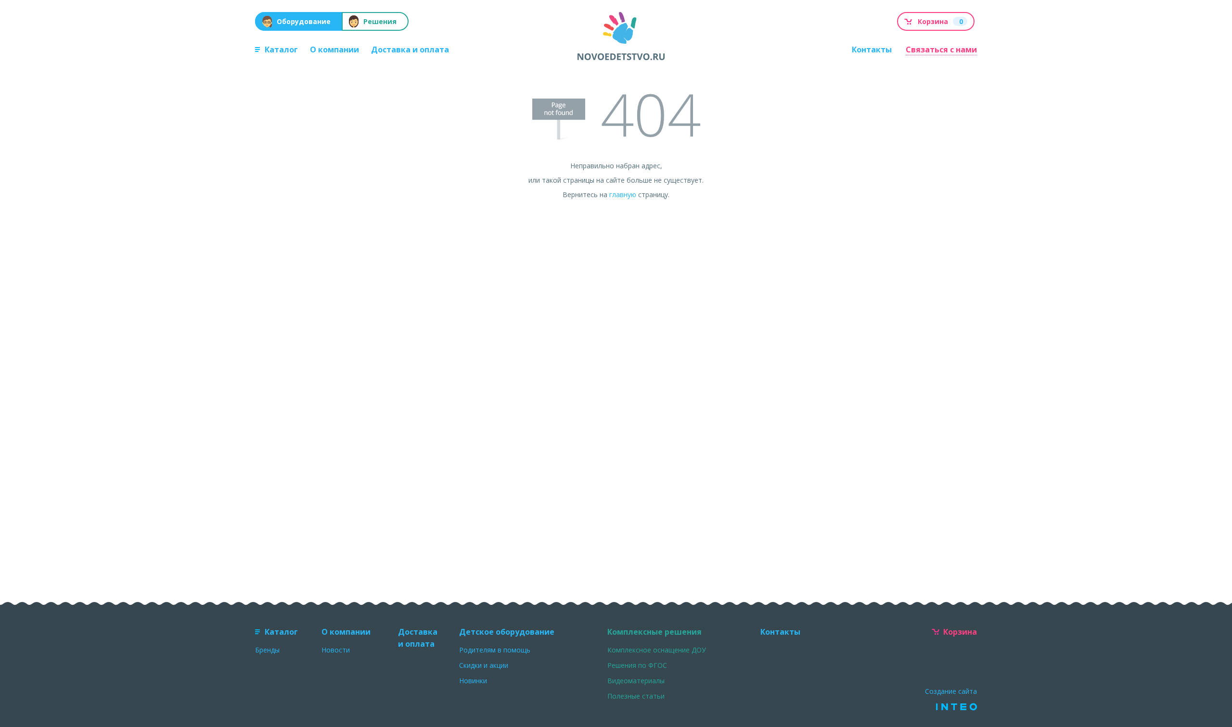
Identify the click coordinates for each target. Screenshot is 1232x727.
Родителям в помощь (494, 649)
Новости (335, 649)
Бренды (267, 649)
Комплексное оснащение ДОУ (656, 649)
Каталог (281, 49)
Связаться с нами (941, 49)
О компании (334, 49)
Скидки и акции (483, 665)
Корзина (960, 632)
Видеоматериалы (636, 680)
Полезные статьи (636, 696)
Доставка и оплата (410, 49)
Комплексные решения (654, 632)
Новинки (473, 680)
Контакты (872, 49)
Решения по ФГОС (637, 665)
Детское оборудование (506, 632)
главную (622, 194)
